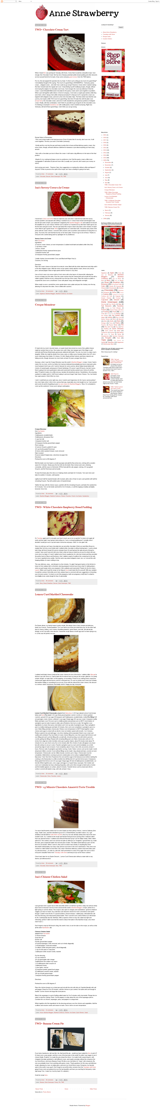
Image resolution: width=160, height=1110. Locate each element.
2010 (105, 157)
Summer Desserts (118, 336)
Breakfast (50, 583)
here (67, 570)
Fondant (107, 308)
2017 (105, 140)
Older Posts (93, 1089)
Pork (122, 327)
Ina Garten (41, 240)
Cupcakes (104, 300)
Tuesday (39, 538)
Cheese (63, 496)
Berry (41, 583)
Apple (112, 273)
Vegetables (111, 342)
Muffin (112, 321)
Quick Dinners (80, 1012)
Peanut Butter (113, 325)
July (106, 175)
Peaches (103, 325)
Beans (119, 278)
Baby (102, 274)
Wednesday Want (108, 344)
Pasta (111, 323)
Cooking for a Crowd (117, 294)
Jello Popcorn (115, 374)
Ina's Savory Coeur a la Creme (52, 187)
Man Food (119, 317)
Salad (86, 1012)
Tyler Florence (117, 340)
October (107, 167)
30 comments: (50, 863)
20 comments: (50, 493)
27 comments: (50, 174)
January (107, 215)
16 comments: (50, 773)
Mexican (121, 319)
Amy (89, 1053)
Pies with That (109, 327)
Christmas (121, 290)
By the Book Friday (116, 284)
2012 (105, 152)
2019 (105, 137)
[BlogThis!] (61, 174)
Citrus (49, 776)
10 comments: (50, 291)
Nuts (57, 865)
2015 (105, 145)
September (108, 170)
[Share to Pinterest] (67, 174)
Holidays (118, 313)
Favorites (68, 496)
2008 (105, 218)
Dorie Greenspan (55, 176)
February (108, 213)
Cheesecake (43, 776)
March (107, 210)
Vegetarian (120, 342)
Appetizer (42, 293)
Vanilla (103, 342)
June (106, 177)
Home (66, 1089)
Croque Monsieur (45, 304)
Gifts (121, 311)
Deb (56, 228)
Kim (44, 73)
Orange (103, 323)
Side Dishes (120, 332)
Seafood (112, 332)
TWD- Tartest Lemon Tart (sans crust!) (117, 387)
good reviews (73, 77)
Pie (61, 176)
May (106, 180)
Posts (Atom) (47, 1092)
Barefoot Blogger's (77, 362)
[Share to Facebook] (65, 174)
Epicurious (69, 713)
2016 (105, 142)
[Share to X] (63, 174)
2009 (105, 160)
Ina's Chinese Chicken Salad (51, 876)
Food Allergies (116, 308)
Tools (118, 338)
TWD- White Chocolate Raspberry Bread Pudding (63, 507)
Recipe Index (107, 36)
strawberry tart (54, 105)
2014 (105, 147)
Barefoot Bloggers (50, 293)
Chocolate (42, 176)
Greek (103, 313)
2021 (105, 135)
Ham (112, 313)
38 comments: (50, 580)
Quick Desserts (118, 328)
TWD (64, 176)
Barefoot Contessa (61, 293)
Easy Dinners (112, 304)
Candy (111, 286)
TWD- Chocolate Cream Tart (52, 29)
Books (122, 280)
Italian (103, 317)
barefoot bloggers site (75, 222)
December (108, 162)
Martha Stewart (105, 319)
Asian (41, 1012)
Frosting (106, 312)
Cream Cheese (106, 298)
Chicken (67, 1012)
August (107, 172)
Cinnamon (106, 292)
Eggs (119, 304)
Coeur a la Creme (48, 218)
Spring (119, 334)
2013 (105, 150)
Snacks (106, 334)
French (73, 496)
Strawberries (105, 336)
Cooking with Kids (106, 296)
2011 (104, 155)
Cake (103, 286)
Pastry (56, 1082)
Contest (122, 292)
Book (116, 280)
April (106, 182)
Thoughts (108, 338)
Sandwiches (85, 496)
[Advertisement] (130, 115)
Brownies (104, 284)
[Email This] (60, 174)
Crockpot (118, 298)
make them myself (56, 834)
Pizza (117, 327)
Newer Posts (39, 1089)
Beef (102, 280)
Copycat (117, 296)
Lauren (37, 570)
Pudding (106, 328)
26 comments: (50, 1080)
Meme (114, 319)
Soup (112, 334)
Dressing (103, 304)
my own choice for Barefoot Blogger (69, 384)
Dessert (48, 176)
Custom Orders (107, 38)
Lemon (59, 776)
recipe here (38, 101)
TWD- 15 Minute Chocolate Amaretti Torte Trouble (65, 787)
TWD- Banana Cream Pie (49, 1023)
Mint (105, 321)
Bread (45, 583)
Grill (108, 313)
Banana (42, 1082)
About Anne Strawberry (109, 32)
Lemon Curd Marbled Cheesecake (54, 594)
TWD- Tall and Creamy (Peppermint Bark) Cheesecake (117, 361)
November (108, 165)
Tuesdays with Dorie (61, 852)
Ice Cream (104, 315)
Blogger (88, 1105)
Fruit (114, 312)
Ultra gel (92, 674)
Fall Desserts (106, 306)
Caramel (118, 286)
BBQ (114, 278)
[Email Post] (56, 174)
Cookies (106, 294)
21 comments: (50, 1010)
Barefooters (45, 927)
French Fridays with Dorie (117, 310)
